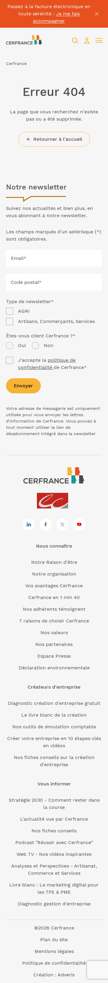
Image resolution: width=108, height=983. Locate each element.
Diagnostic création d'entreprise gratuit (54, 703)
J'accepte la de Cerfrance (52, 363)
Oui (22, 345)
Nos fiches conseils (54, 831)
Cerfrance (16, 63)
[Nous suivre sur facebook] (46, 524)
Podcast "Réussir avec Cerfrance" (54, 842)
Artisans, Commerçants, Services (56, 321)
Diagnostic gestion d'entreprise (54, 904)
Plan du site (54, 939)
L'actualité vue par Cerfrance (54, 819)
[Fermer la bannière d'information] (97, 14)
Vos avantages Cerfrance (54, 585)
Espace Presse (54, 656)
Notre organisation (54, 574)
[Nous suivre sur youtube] (79, 524)
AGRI (24, 311)
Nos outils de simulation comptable (54, 727)
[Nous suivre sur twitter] (62, 524)
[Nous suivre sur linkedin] (29, 524)
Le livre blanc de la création (54, 715)
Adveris (66, 975)
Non (48, 345)
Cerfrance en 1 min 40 (54, 597)
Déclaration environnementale (54, 668)
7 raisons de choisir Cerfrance (54, 621)
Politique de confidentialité (54, 963)
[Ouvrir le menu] (99, 40)
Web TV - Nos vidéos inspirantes (54, 854)
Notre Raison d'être (54, 562)
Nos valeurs (54, 632)
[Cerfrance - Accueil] (24, 40)
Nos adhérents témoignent (54, 609)
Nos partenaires (54, 644)
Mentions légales (54, 951)
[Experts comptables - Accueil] (54, 501)
